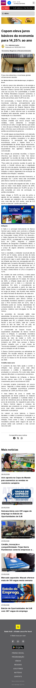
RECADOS (18, 665)
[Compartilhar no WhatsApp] (22, 438)
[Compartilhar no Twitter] (18, 438)
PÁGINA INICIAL (18, 653)
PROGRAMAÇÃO (18, 657)
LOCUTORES (18, 669)
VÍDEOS (18, 661)
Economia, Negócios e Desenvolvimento (16, 51)
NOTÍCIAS (18, 672)
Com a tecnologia (15, 684)
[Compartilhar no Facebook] (14, 438)
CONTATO (18, 676)
